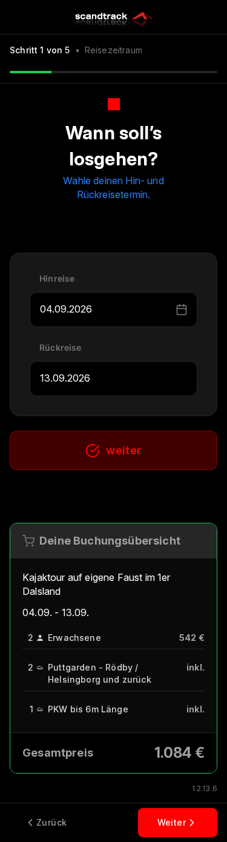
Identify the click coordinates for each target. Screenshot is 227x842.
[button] (182, 309)
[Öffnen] (167, 309)
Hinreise (56, 278)
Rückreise (60, 347)
